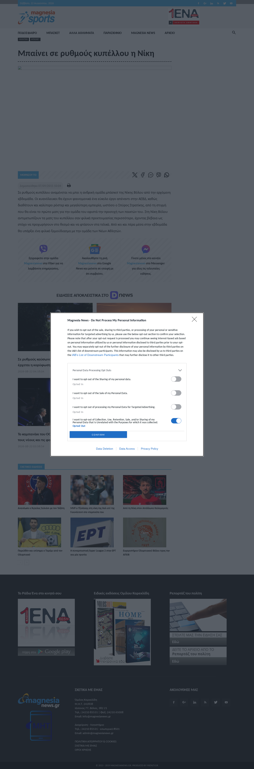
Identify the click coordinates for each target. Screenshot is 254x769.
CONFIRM (98, 434)
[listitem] (127, 370)
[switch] (176, 379)
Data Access (127, 448)
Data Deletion (104, 448)
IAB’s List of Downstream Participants (95, 354)
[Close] (195, 320)
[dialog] (127, 384)
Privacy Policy (149, 448)
